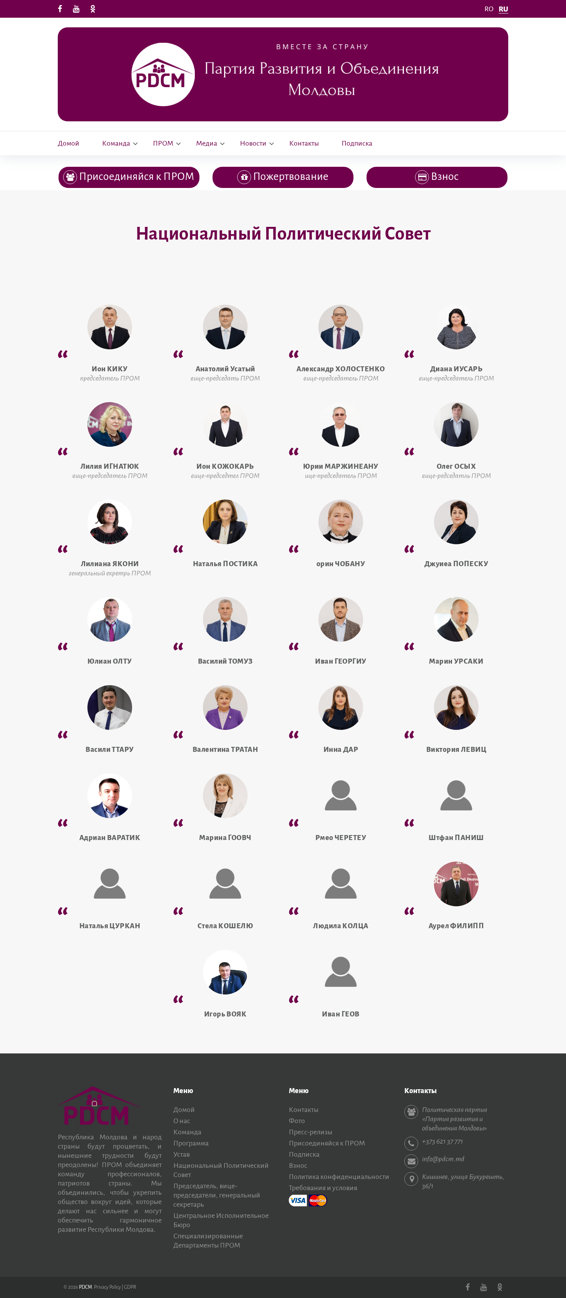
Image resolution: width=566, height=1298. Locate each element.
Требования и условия (323, 1188)
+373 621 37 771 (442, 1141)
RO (489, 9)
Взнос (298, 1165)
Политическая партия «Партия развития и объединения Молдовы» (454, 1119)
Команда (116, 143)
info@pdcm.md (443, 1159)
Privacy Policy (107, 1287)
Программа (191, 1143)
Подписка (357, 143)
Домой (68, 143)
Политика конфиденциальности (339, 1177)
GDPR (130, 1287)
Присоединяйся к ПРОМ (327, 1143)
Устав (181, 1154)
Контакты (304, 143)
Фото (297, 1121)
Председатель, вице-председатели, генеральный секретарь (216, 1195)
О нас (181, 1121)
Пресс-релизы (310, 1132)
